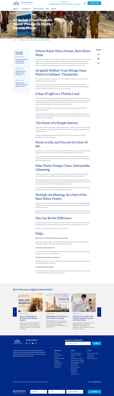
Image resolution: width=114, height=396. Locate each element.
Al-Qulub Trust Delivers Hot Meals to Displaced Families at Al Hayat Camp (83, 318)
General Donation (75, 374)
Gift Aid (53, 9)
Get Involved (26, 9)
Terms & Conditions (92, 358)
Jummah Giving (58, 355)
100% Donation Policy (92, 353)
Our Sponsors (90, 356)
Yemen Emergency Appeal (77, 360)
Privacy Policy (90, 355)
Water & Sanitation (75, 367)
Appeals (15, 9)
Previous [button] (15, 312)
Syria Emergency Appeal (77, 358)
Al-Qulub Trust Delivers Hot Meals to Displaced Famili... (21, 84)
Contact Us (57, 367)
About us (56, 356)
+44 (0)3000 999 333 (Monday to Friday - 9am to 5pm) (64, 4)
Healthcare (73, 372)
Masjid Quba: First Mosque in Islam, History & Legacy (57, 317)
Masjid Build (57, 362)
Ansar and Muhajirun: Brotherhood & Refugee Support (29, 318)
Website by (94, 381)
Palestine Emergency (76, 353)
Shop (47, 9)
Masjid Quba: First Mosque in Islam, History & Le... (20, 72)
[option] (30, 312)
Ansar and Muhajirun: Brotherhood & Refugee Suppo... (21, 61)
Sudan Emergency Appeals (77, 362)
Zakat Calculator (38, 9)
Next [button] (99, 312)
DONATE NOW (94, 3)
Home (14, 40)
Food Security (74, 370)
